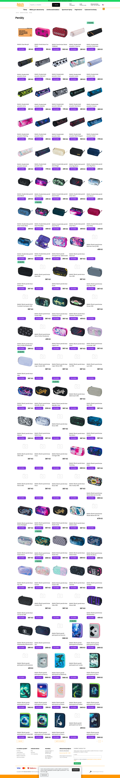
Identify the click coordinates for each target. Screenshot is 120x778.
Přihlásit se (77, 763)
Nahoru (20, 741)
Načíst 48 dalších (60, 741)
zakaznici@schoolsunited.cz (65, 756)
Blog (32, 750)
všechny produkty (21, 757)
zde (46, 771)
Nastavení (44, 775)
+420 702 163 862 (95, 5)
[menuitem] (25, 9)
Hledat (56, 5)
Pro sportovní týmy (21, 754)
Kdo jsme (33, 752)
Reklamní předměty (21, 755)
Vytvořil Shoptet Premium (97, 771)
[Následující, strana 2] (100, 741)
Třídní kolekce (20, 752)
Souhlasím (76, 769)
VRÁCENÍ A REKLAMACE (64, 750)
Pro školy (18, 750)
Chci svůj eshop (34, 754)
